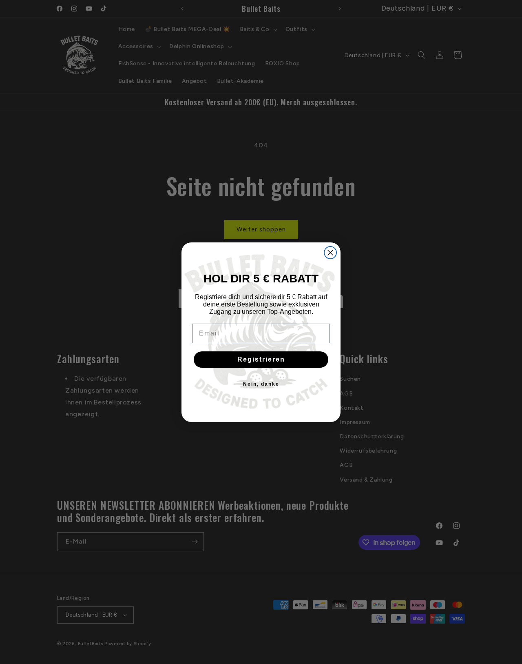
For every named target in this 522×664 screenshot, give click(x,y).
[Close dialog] (330, 253)
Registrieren (261, 359)
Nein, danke (261, 384)
